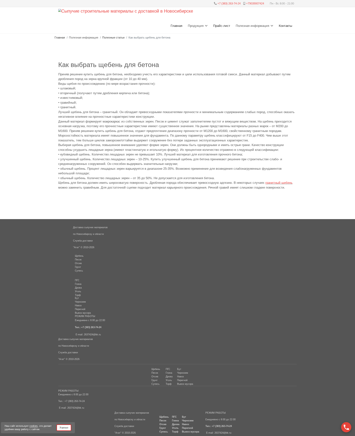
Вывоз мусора (185, 384)
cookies (33, 426)
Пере (180, 380)
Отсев (154, 376)
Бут (179, 369)
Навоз (180, 376)
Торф (78, 295)
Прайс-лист (221, 26)
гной (185, 380)
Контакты (285, 26)
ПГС (77, 280)
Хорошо (64, 427)
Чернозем (182, 372)
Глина (78, 284)
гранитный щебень (279, 183)
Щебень (155, 369)
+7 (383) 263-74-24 (229, 3)
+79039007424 (255, 3)
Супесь (155, 384)
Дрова (78, 287)
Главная (176, 26)
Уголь (78, 291)
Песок (154, 372)
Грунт (154, 380)
